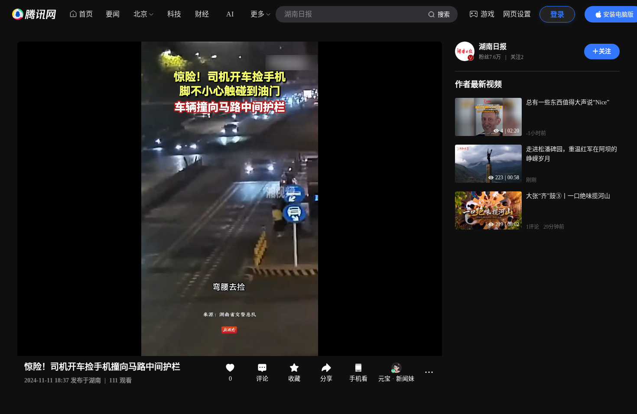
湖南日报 (493, 46)
